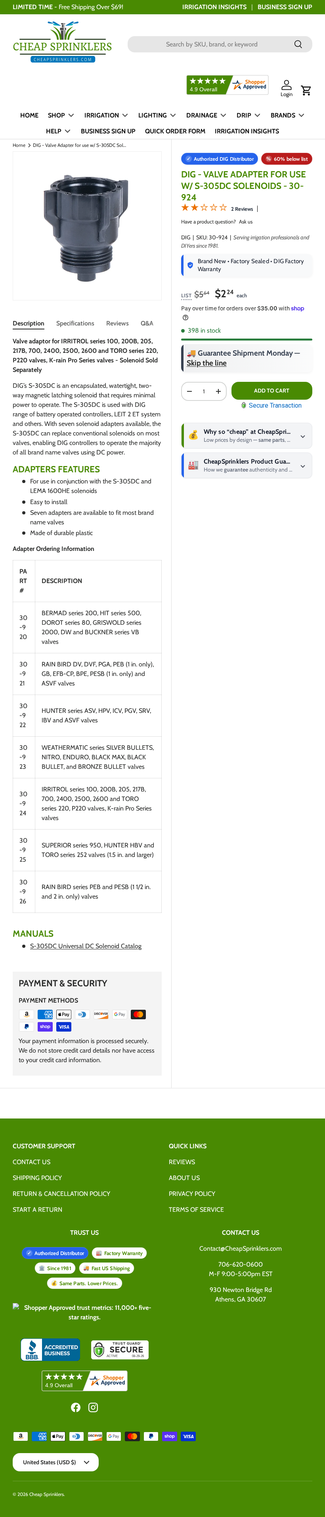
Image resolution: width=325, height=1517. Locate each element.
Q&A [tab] (147, 323)
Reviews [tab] (117, 323)
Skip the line (207, 363)
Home (19, 145)
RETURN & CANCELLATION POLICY (61, 1193)
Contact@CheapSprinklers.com (240, 1248)
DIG (185, 237)
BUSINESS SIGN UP (285, 7)
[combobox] (220, 44)
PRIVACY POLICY (192, 1193)
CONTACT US (31, 1162)
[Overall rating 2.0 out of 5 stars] (204, 209)
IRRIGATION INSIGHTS (214, 7)
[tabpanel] (87, 647)
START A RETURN (37, 1209)
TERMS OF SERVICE (196, 1209)
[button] (306, 90)
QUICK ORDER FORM (175, 131)
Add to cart (271, 390)
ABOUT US (184, 1178)
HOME (29, 115)
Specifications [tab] (75, 323)
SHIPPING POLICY (37, 1178)
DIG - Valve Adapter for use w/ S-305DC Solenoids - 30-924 (80, 145)
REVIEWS (182, 1162)
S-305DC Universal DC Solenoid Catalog (85, 946)
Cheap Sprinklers (46, 1494)
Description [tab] (28, 323)
